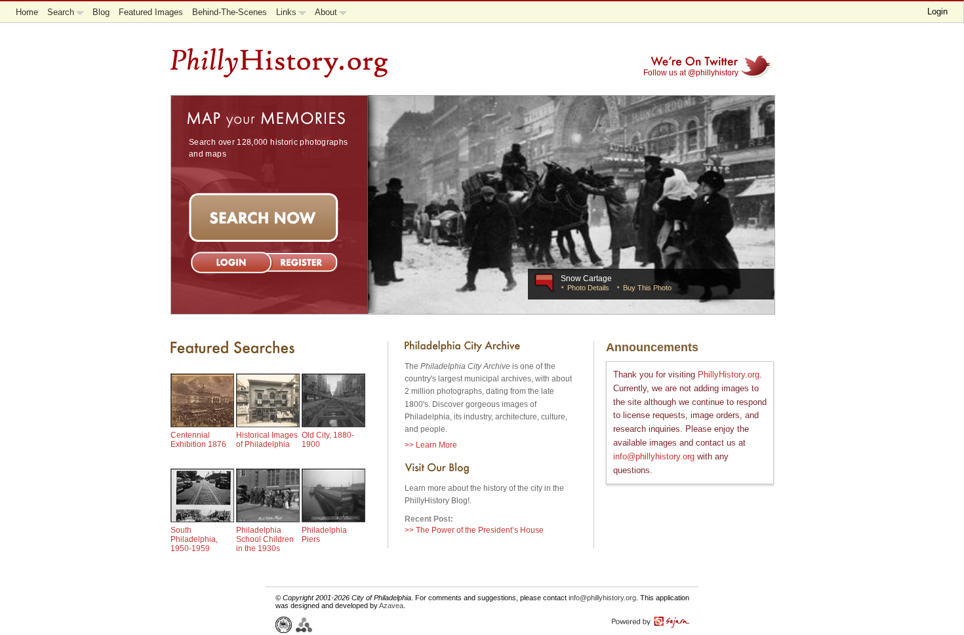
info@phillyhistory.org (653, 456)
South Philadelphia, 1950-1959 (194, 539)
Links (286, 12)
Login (937, 11)
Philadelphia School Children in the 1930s (265, 539)
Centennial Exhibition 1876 (198, 440)
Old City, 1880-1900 (328, 440)
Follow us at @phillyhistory (690, 72)
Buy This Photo (646, 288)
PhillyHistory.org (728, 374)
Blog (101, 12)
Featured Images (151, 12)
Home (27, 12)
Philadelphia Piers (324, 535)
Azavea (391, 605)
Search (60, 12)
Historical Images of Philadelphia (267, 440)
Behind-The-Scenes (229, 12)
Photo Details (587, 288)
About (326, 12)
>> (474, 530)
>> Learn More (431, 445)
